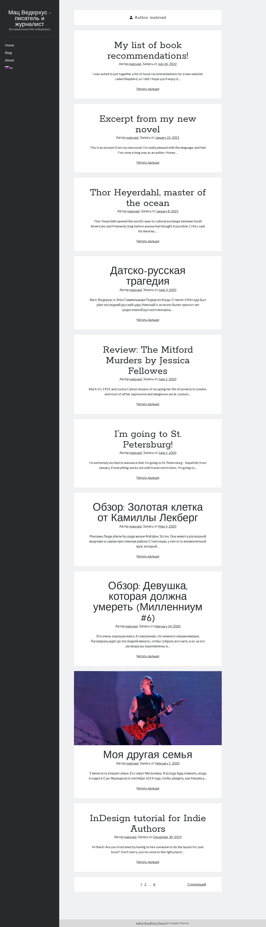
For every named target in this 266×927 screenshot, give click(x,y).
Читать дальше (147, 89)
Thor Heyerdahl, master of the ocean (148, 198)
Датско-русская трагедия (148, 276)
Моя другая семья (148, 708)
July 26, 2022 (167, 64)
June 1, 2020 (167, 379)
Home (9, 45)
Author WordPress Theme (151, 923)
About (9, 60)
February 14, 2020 (167, 626)
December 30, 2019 (167, 837)
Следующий (196, 884)
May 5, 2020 (167, 526)
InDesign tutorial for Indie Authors (148, 823)
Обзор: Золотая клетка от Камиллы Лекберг (148, 513)
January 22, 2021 (167, 137)
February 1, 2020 (167, 763)
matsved (135, 64)
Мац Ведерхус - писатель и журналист (29, 19)
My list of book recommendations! (147, 50)
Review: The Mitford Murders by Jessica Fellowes (148, 360)
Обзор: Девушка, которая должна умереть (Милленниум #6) (147, 602)
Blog (8, 53)
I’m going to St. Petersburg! (147, 439)
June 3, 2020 (167, 290)
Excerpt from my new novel (147, 124)
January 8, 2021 (167, 211)
